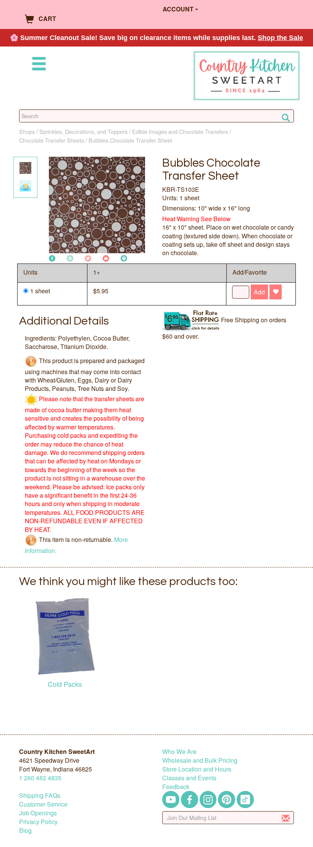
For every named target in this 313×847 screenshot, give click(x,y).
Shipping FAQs (39, 795)
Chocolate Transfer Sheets (51, 140)
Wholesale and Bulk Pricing (199, 760)
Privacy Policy (38, 821)
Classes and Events (189, 777)
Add (259, 292)
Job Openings (38, 812)
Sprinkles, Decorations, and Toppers (83, 131)
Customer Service (43, 804)
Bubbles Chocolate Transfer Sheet (130, 140)
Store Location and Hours (196, 769)
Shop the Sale (280, 38)
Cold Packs (65, 684)
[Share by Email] (106, 257)
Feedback (175, 786)
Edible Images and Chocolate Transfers (180, 131)
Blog (25, 830)
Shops (27, 131)
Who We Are (179, 751)
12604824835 (40, 777)
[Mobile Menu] (37, 65)
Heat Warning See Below (196, 218)
